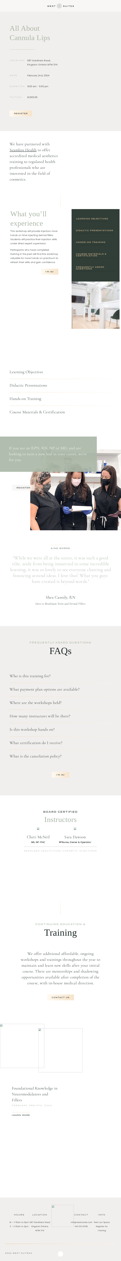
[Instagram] (60, 1254)
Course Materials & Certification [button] (37, 412)
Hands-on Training (91, 242)
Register (21, 113)
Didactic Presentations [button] (28, 386)
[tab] (60, 372)
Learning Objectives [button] (26, 372)
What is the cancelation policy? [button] (36, 756)
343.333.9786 (81, 1226)
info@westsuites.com (81, 1222)
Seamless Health (23, 150)
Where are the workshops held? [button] (36, 703)
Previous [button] (9, 515)
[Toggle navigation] (4, 5)
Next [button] (22, 515)
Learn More (21, 1115)
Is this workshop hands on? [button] (32, 730)
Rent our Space (102, 1222)
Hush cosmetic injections (75, 851)
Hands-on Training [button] (25, 399)
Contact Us (61, 997)
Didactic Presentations (94, 230)
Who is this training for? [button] (30, 676)
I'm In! (49, 272)
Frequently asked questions (90, 268)
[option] (35, 1104)
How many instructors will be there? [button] (40, 716)
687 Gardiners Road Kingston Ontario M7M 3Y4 (40, 1226)
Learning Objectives (92, 218)
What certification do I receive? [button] (36, 743)
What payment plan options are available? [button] (44, 690)
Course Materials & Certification (91, 255)
